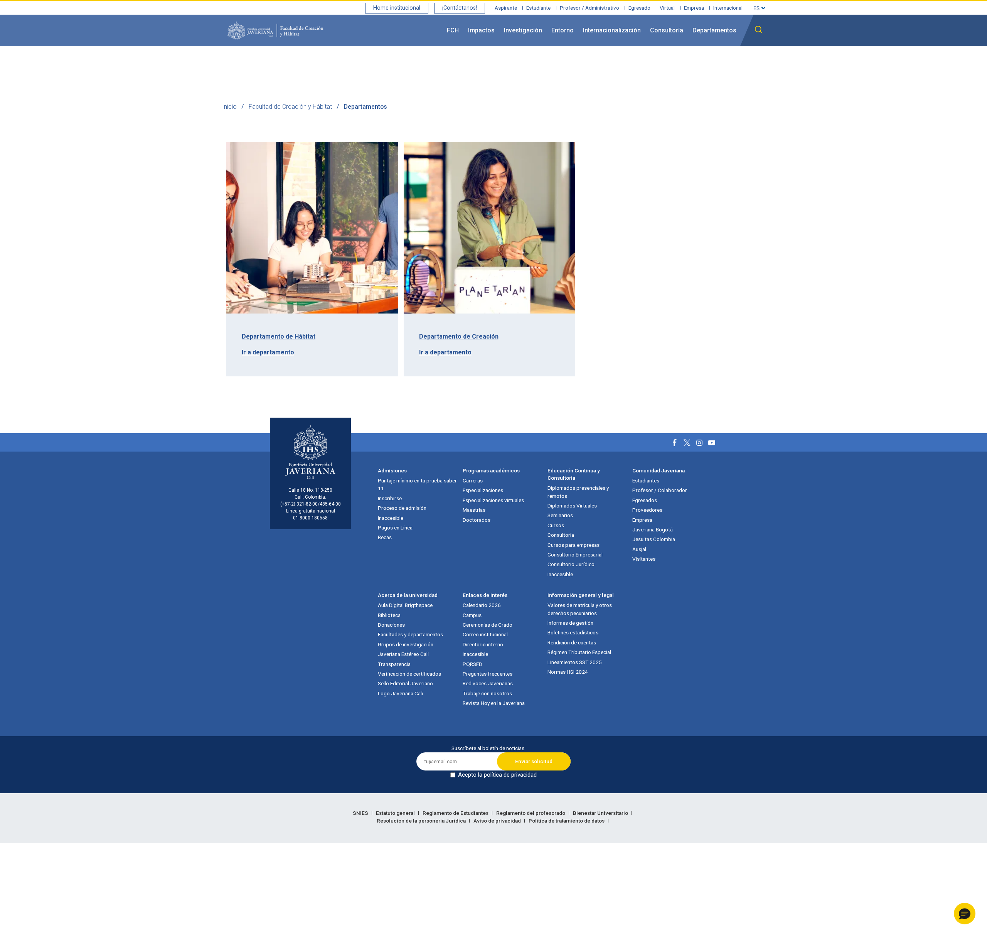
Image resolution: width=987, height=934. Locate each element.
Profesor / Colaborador (659, 490)
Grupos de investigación (405, 644)
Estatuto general (396, 813)
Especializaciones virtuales (493, 500)
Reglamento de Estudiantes (456, 813)
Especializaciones (483, 490)
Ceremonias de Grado (487, 625)
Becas (385, 537)
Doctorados (476, 520)
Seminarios (560, 515)
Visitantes (643, 559)
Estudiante (538, 8)
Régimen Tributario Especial (579, 652)
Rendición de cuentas (571, 642)
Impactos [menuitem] (481, 30)
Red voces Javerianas (488, 683)
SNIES (361, 813)
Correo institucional (485, 634)
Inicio (229, 106)
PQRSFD (472, 664)
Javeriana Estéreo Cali (403, 654)
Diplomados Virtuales (572, 505)
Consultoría (560, 535)
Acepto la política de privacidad (497, 774)
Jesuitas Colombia (653, 539)
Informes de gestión (570, 623)
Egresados (644, 500)
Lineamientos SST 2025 (574, 662)
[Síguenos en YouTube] (711, 442)
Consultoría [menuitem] (666, 30)
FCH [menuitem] (453, 30)
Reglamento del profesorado (531, 813)
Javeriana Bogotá (652, 529)
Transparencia (394, 664)
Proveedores (647, 510)
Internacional (728, 8)
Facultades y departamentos (410, 634)
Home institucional (396, 8)
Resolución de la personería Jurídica (422, 821)
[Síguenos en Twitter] (687, 442)
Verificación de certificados (409, 674)
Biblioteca (389, 615)
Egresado (639, 8)
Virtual (667, 8)
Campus (472, 615)
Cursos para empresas (573, 545)
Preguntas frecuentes (487, 674)
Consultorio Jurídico (571, 564)
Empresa (694, 8)
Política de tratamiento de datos (567, 821)
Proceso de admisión (402, 508)
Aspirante (506, 8)
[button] (964, 913)
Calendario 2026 (482, 605)
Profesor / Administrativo (589, 8)
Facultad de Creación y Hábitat (290, 106)
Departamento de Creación (459, 336)
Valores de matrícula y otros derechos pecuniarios (579, 609)
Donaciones (391, 625)
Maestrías (474, 510)
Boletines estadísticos (572, 632)
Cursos (555, 525)
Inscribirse (390, 498)
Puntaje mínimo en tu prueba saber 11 (417, 484)
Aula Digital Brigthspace (405, 605)
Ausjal (639, 549)
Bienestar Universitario (601, 813)
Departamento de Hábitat (278, 336)
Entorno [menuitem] (562, 30)
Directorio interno (483, 644)
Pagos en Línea (395, 527)
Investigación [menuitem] (523, 30)
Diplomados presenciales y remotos (578, 492)
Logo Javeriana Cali (400, 693)
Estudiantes (645, 480)
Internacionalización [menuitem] (612, 30)
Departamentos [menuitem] (714, 30)
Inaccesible (390, 518)
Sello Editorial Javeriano (405, 683)
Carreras (473, 480)
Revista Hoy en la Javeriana (494, 703)
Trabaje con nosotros (487, 693)
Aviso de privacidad (497, 821)
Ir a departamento (268, 352)
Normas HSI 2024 (567, 672)
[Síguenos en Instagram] (699, 442)
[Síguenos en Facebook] (674, 442)
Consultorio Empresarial (575, 554)
